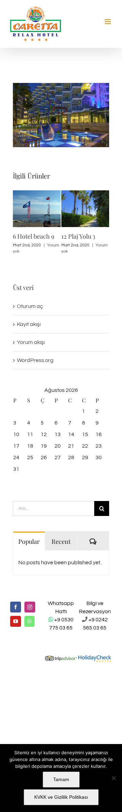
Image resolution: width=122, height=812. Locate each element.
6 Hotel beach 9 (33, 236)
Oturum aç (30, 306)
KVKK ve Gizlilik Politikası (61, 797)
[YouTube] (15, 621)
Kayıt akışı (29, 324)
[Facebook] (15, 607)
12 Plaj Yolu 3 (78, 236)
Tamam (61, 779)
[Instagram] (29, 607)
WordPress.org (35, 360)
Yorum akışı (31, 342)
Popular (29, 541)
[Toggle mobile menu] (108, 21)
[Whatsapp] (29, 621)
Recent (61, 541)
